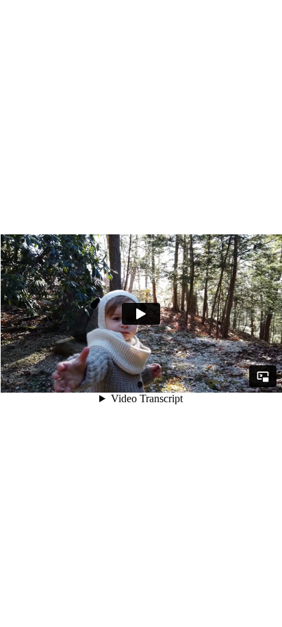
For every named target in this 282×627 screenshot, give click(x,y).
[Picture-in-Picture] (263, 376)
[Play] (141, 314)
